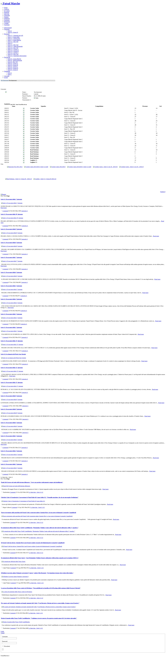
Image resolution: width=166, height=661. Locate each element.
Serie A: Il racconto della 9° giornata (11, 229)
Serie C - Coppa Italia (13, 37)
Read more (4, 208)
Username (5, 636)
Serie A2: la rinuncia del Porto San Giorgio (13, 354)
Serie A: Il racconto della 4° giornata (11, 299)
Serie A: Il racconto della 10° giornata (12, 214)
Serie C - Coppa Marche (14, 40)
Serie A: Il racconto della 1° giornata (11, 199)
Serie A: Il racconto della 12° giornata (12, 367)
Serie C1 (10, 43)
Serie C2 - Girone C (13, 52)
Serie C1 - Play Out (13, 45)
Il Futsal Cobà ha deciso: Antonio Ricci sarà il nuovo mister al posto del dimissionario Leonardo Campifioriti (32, 542)
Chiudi (2, 633)
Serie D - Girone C (13, 66)
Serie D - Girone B (13, 65)
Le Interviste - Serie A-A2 (36, 492)
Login (2, 631)
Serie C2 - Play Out (13, 54)
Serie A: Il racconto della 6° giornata (11, 272)
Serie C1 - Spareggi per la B (15, 35)
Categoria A (24, 211)
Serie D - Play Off (13, 62)
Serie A (10, 31)
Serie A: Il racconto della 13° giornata (12, 341)
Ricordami (7, 646)
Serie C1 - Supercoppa (14, 38)
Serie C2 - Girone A (13, 49)
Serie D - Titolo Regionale (15, 60)
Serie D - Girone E (13, 70)
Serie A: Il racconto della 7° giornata (11, 257)
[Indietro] (162, 192)
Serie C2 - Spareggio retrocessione (17, 56)
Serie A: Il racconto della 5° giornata (11, 286)
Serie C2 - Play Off (13, 48)
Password (4, 641)
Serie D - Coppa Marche (14, 59)
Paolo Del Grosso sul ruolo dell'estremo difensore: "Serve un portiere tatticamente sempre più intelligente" (32, 482)
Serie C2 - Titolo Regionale (15, 46)
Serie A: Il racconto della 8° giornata (11, 242)
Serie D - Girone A (13, 63)
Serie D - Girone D (13, 68)
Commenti (5, 211)
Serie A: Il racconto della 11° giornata (12, 382)
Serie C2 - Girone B (13, 51)
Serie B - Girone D (13, 32)
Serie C (10, 74)
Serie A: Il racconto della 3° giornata (11, 314)
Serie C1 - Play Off (13, 41)
